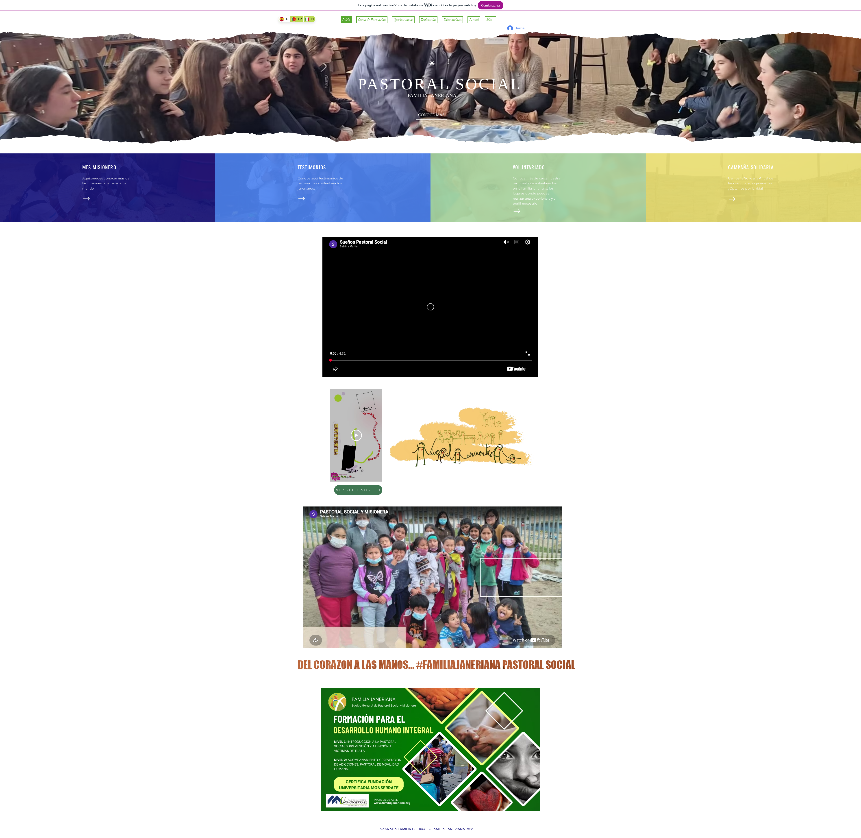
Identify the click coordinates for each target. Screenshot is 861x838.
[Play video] (356, 435)
